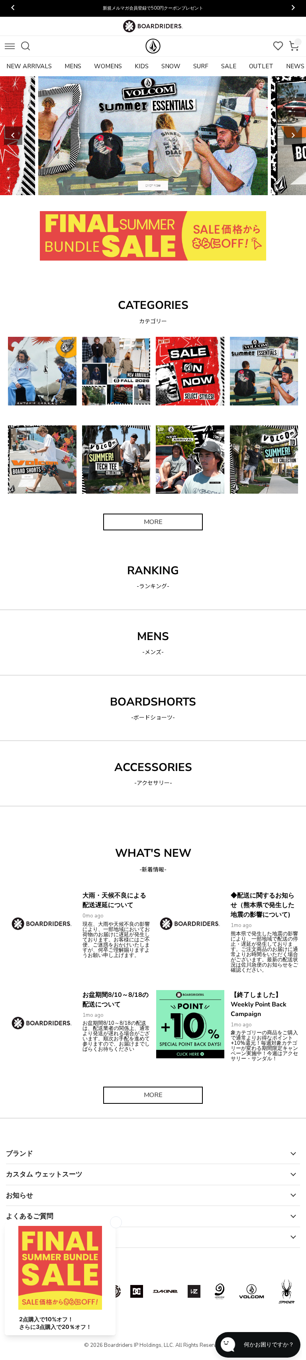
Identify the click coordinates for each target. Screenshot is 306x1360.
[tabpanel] (153, 135)
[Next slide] (293, 136)
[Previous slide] (13, 136)
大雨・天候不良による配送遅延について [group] (153, 8)
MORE (153, 522)
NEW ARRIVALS (29, 66)
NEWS (295, 66)
